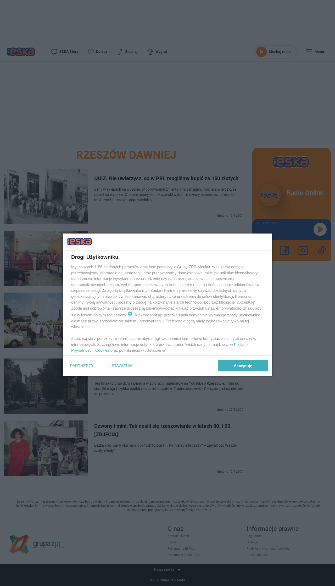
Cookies (102, 350)
